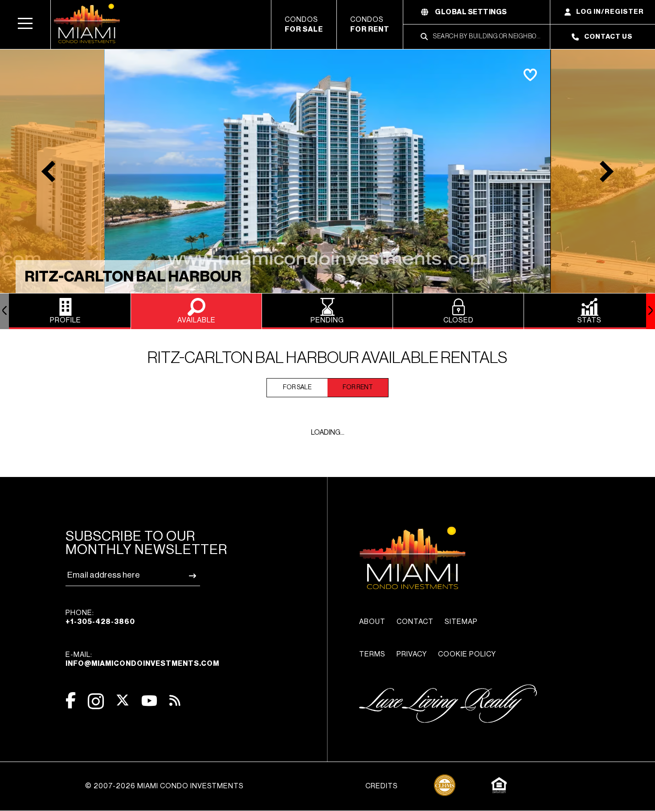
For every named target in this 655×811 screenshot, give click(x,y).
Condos (304, 24)
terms (372, 654)
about (372, 621)
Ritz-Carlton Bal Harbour (133, 276)
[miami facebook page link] (71, 700)
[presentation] (4, 311)
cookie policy (467, 654)
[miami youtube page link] (149, 700)
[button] (25, 24)
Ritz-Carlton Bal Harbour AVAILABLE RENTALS (327, 358)
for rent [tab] (358, 387)
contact (415, 621)
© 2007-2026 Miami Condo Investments (164, 786)
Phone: (100, 617)
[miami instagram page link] (96, 701)
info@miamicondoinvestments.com (142, 663)
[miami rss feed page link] (174, 699)
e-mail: (142, 659)
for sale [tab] (297, 387)
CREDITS (381, 786)
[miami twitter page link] (122, 700)
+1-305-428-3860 (100, 621)
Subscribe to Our (146, 543)
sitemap (461, 621)
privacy (412, 654)
